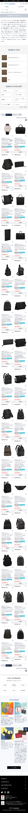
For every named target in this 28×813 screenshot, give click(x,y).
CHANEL (5, 685)
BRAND (7, 6)
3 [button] (24, 120)
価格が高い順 (15, 114)
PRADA (23, 685)
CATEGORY (21, 6)
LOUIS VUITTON (14, 685)
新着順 (20, 114)
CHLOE (5, 690)
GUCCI (14, 690)
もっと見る (14, 767)
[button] (19, 120)
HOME (2, 12)
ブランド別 (6, 12)
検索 (26, 10)
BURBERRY (23, 690)
